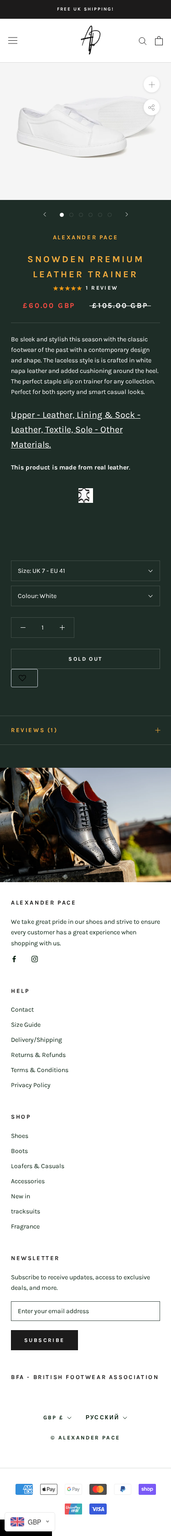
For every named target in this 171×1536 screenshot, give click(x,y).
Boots (19, 1151)
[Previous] (44, 214)
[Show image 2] (71, 215)
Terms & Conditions (39, 1070)
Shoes (19, 1136)
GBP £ (53, 1417)
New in (20, 1196)
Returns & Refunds (38, 1055)
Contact (22, 1009)
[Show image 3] (81, 215)
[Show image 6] (110, 215)
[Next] (126, 214)
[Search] (143, 40)
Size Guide (26, 1025)
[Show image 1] (62, 215)
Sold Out (85, 659)
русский (103, 1417)
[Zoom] (152, 84)
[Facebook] (14, 959)
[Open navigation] (12, 40)
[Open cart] (159, 40)
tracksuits (25, 1211)
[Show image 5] (100, 215)
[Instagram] (34, 959)
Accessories (28, 1181)
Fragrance (25, 1226)
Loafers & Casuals (37, 1166)
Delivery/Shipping (36, 1040)
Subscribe (44, 1340)
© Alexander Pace (85, 1437)
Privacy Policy (31, 1085)
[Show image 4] (90, 215)
